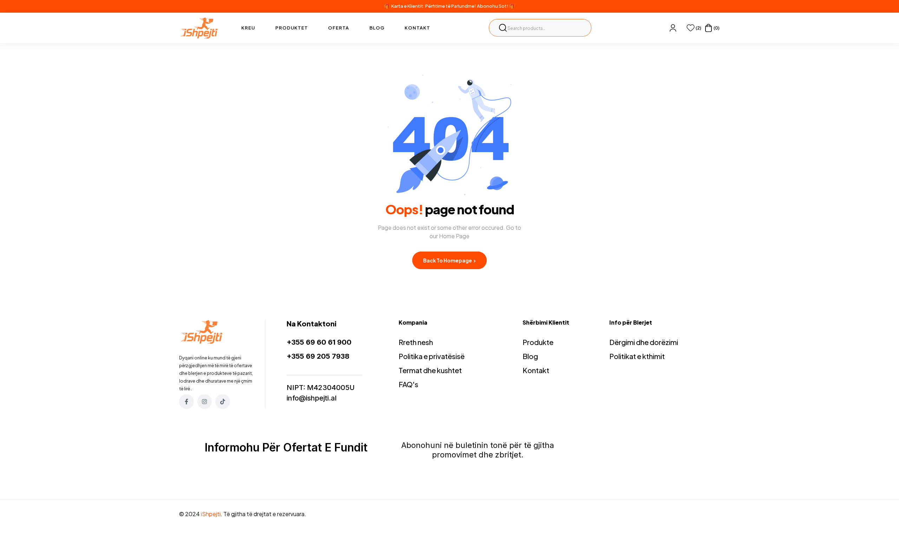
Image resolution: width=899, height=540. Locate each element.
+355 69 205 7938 (318, 356)
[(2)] (690, 28)
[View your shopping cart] (708, 28)
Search (503, 27)
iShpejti (211, 514)
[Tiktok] (222, 401)
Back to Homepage (448, 260)
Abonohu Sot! (492, 6)
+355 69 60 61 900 (319, 342)
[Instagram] (204, 401)
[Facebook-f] (186, 401)
